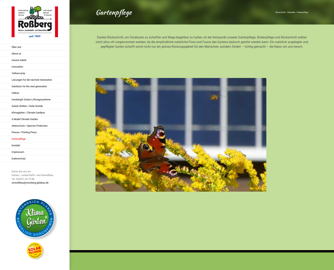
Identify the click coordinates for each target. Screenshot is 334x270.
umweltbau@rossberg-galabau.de (30, 182)
